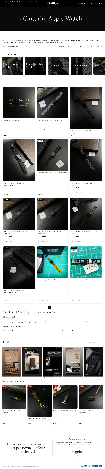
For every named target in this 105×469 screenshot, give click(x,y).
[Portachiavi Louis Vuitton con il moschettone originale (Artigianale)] (39, 401)
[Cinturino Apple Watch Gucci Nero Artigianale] (52, 155)
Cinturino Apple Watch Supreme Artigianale (85, 280)
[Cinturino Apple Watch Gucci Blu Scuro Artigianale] (86, 108)
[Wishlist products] (88, 3)
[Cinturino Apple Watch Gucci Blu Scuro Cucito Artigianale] (19, 160)
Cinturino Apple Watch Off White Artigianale (52, 280)
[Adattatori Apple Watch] (19, 102)
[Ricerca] (85, 3)
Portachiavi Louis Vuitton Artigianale (64, 410)
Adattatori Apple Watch (11, 120)
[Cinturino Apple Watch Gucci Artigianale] (52, 102)
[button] (100, 54)
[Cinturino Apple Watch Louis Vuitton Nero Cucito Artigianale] (19, 267)
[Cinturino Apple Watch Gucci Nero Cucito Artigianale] (86, 160)
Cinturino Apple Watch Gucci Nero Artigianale (52, 173)
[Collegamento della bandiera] (12, 66)
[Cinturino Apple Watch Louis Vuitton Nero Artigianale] (86, 214)
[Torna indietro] (21, 19)
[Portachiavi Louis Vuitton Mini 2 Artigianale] (14, 397)
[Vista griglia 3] (80, 46)
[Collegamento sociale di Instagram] (77, 456)
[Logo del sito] (52, 3)
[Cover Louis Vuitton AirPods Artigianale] (91, 397)
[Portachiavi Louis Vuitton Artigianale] (65, 397)
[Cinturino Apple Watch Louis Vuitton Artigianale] (19, 214)
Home (4, 46)
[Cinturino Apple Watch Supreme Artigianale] (86, 262)
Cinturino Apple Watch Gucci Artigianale (50, 120)
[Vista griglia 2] (78, 46)
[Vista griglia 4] (83, 46)
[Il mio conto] (92, 3)
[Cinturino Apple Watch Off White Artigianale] (52, 262)
